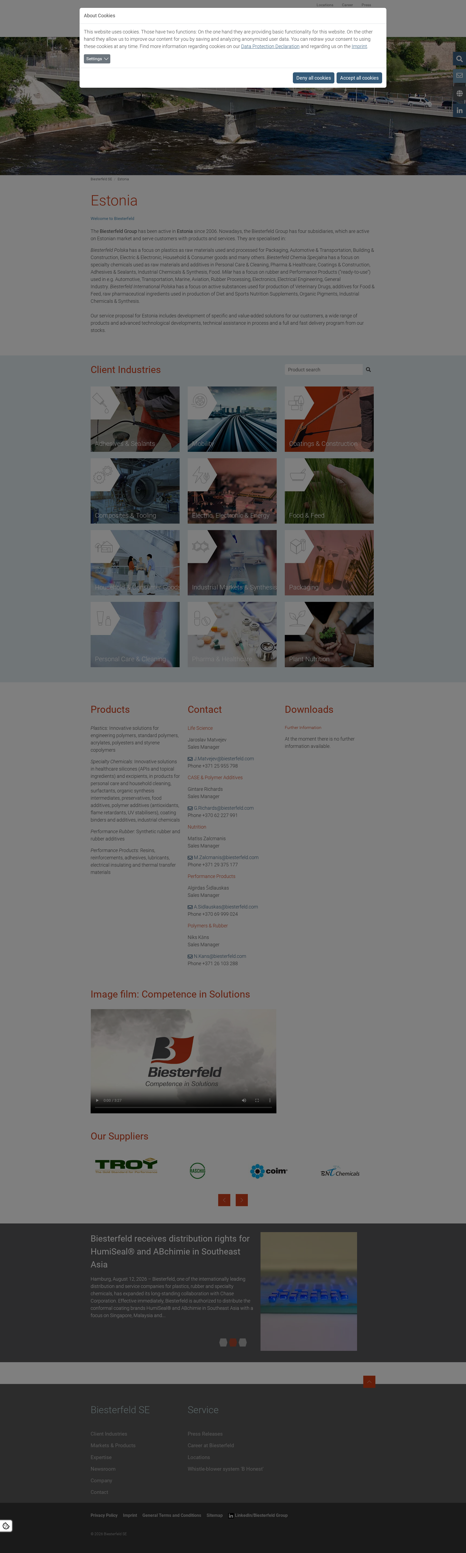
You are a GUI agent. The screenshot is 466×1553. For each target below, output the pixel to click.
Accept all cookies (359, 78)
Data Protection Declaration (270, 46)
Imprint (359, 46)
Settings (94, 58)
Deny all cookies (313, 78)
